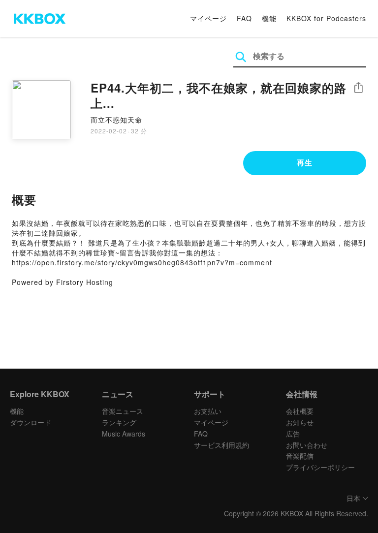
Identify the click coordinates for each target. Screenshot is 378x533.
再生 (305, 162)
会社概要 (300, 411)
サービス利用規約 (221, 445)
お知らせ (300, 422)
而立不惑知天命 (116, 120)
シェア (358, 88)
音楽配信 (300, 456)
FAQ (244, 18)
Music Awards (123, 434)
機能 (269, 18)
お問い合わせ (306, 445)
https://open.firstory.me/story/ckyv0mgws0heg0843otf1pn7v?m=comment (142, 262)
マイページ (208, 18)
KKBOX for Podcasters (326, 18)
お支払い (207, 411)
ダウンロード (30, 422)
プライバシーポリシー (320, 467)
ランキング (119, 422)
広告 (293, 434)
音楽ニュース (122, 411)
